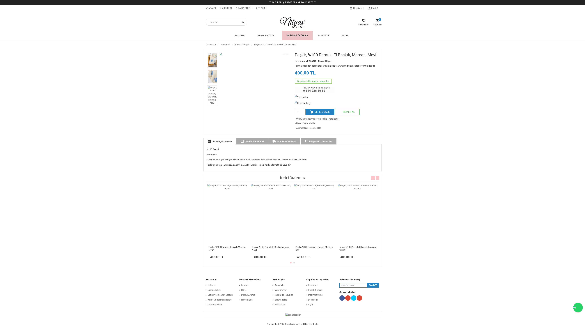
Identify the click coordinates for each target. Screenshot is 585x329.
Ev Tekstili (313, 300)
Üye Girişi (355, 8)
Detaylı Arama (248, 295)
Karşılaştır (333, 119)
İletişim (211, 285)
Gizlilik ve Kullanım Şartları (220, 295)
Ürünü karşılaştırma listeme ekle (311, 119)
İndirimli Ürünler (297, 35)
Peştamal (312, 285)
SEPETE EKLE (320, 112)
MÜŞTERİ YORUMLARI (318, 141)
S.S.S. (244, 290)
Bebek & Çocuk (315, 290)
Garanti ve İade (215, 304)
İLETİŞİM (260, 8)
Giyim (311, 304)
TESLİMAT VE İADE (284, 141)
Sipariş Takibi (214, 290)
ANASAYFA (210, 8)
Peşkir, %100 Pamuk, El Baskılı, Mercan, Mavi (275, 44)
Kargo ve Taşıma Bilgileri (219, 300)
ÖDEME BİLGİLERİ (252, 141)
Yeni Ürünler (281, 290)
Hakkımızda (247, 300)
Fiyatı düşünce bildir (305, 123)
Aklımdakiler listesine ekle (308, 128)
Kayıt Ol (372, 8)
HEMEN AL (348, 111)
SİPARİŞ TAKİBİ (243, 8)
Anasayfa (211, 44)
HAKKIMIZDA (226, 8)
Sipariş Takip (281, 300)
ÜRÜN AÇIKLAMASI (219, 141)
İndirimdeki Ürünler (284, 295)
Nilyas (328, 61)
